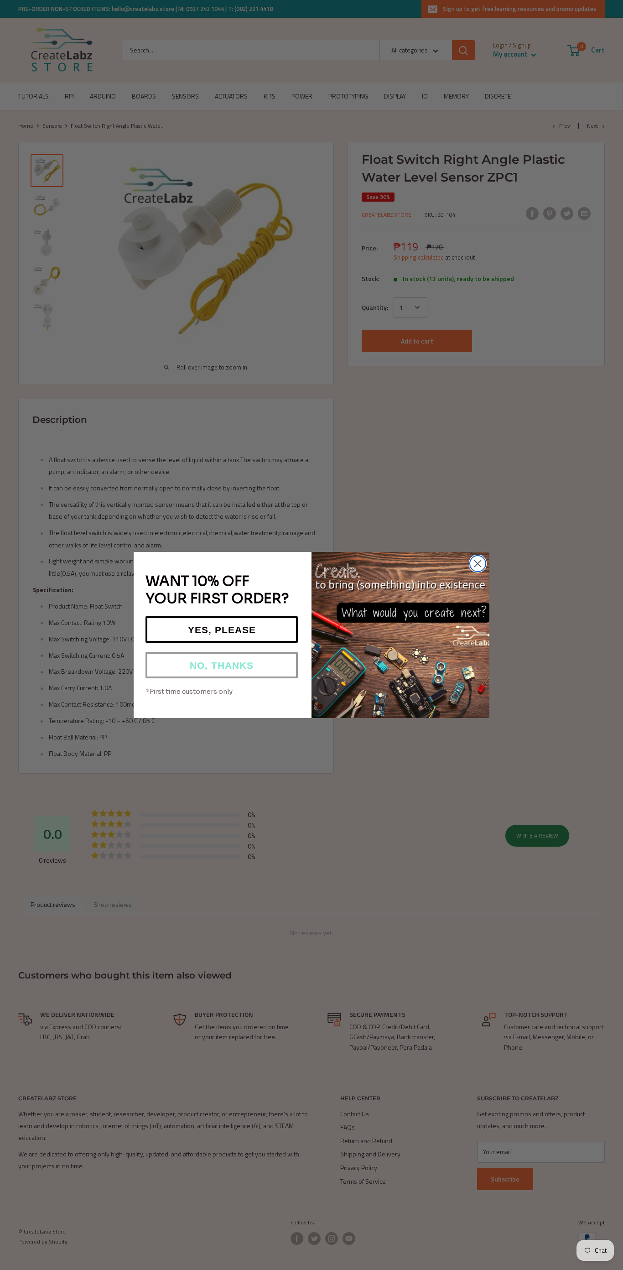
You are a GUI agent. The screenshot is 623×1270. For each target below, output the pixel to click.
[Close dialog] (478, 564)
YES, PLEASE (222, 630)
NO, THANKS (222, 665)
